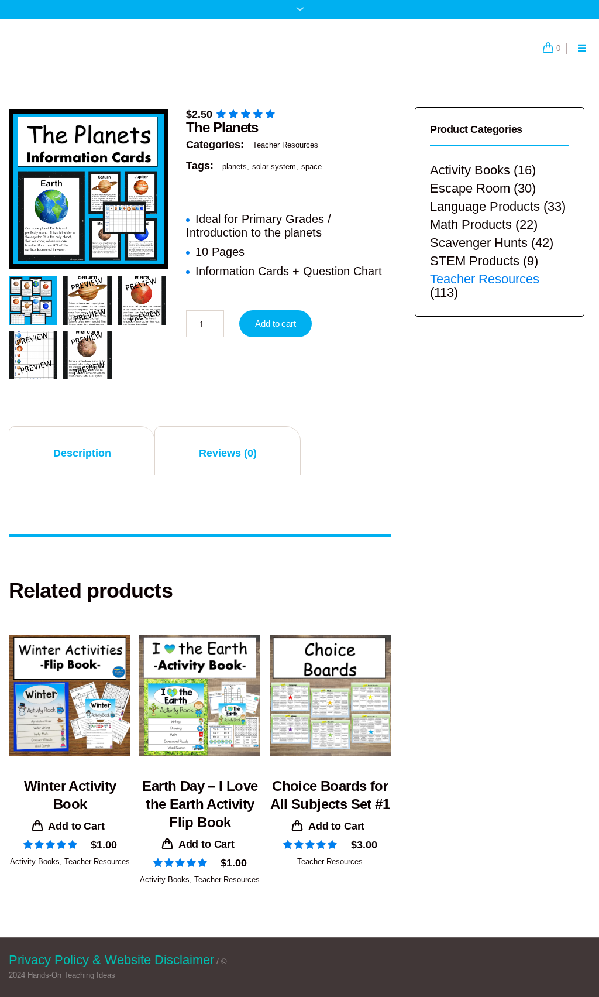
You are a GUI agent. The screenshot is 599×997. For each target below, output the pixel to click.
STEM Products (474, 260)
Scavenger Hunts (479, 242)
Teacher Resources (285, 145)
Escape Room (470, 188)
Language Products (485, 206)
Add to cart (275, 323)
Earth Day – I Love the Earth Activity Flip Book (199, 804)
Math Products (471, 224)
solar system (274, 166)
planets (234, 166)
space (311, 166)
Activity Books (35, 861)
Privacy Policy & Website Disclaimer (111, 960)
